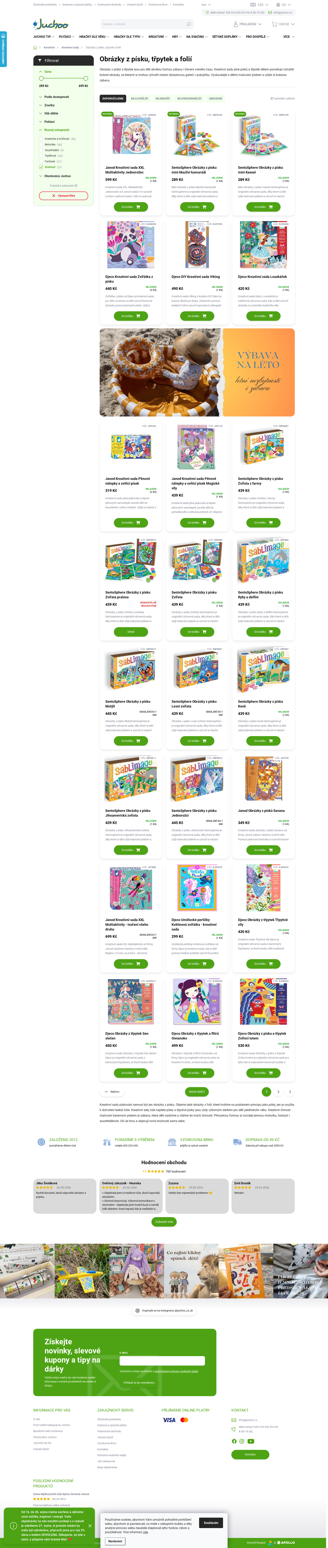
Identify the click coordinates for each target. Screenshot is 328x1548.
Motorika (53, 144)
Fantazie (53, 161)
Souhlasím (211, 1523)
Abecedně (215, 98)
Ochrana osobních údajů (111, 1455)
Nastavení (115, 1541)
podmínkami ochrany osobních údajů (176, 1371)
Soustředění (54, 150)
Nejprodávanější (189, 98)
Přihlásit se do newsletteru (139, 1382)
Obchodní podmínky (45, 4)
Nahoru (114, 1091)
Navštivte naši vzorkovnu (48, 1431)
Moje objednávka (107, 1467)
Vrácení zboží (135, 4)
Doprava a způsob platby (77, 4)
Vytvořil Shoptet (256, 1542)
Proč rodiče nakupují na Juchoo (51, 1425)
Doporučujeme (112, 98)
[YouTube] (251, 1440)
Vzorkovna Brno (157, 4)
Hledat (189, 24)
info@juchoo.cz (248, 1420)
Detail (131, 631)
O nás (36, 1419)
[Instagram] (242, 1440)
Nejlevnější (139, 98)
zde (145, 1532)
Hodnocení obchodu (109, 4)
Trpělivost (53, 155)
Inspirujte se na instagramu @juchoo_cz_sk (167, 1310)
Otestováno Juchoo (45, 1437)
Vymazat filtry (66, 195)
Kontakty (178, 4)
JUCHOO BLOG (42, 1443)
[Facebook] (234, 1440)
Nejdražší (163, 98)
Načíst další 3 (197, 1091)
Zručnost (53, 167)
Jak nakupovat (106, 1461)
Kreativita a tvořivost (60, 138)
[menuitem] (44, 37)
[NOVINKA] (130, 137)
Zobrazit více (164, 1222)
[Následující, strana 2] (278, 1092)
